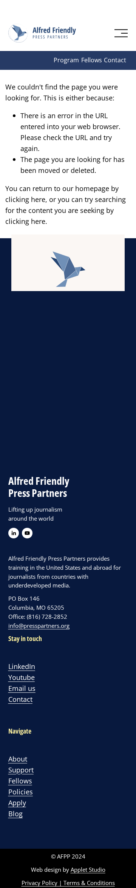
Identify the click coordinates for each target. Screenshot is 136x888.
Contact (115, 60)
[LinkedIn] (13, 533)
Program (66, 60)
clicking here (25, 199)
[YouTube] (27, 533)
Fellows (91, 60)
